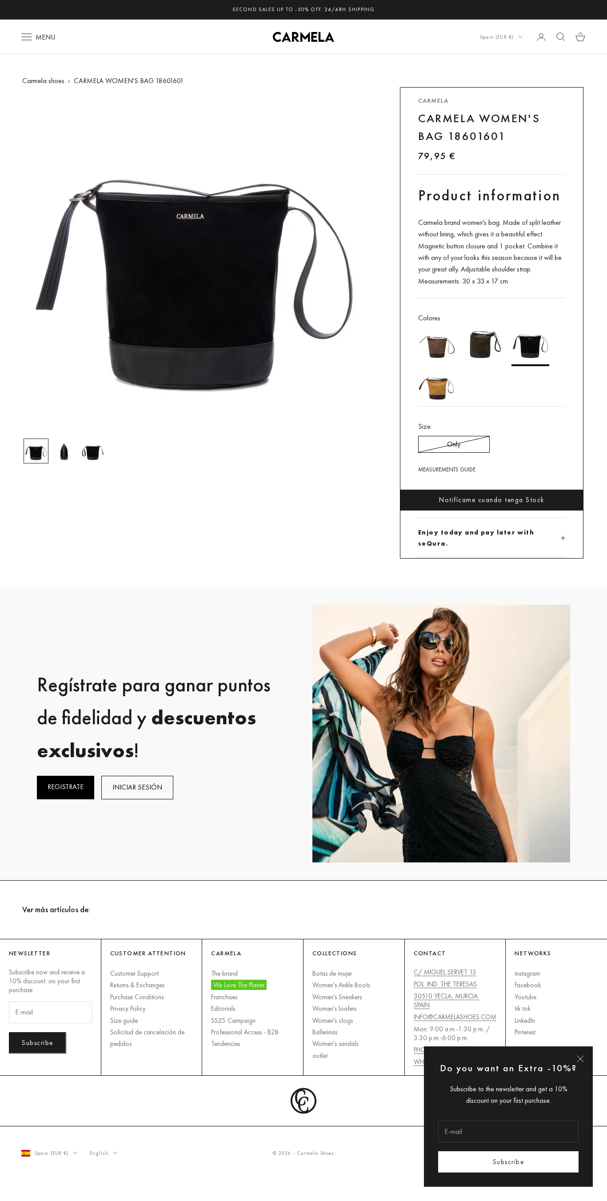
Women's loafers (334, 1008)
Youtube (525, 997)
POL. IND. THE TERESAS (445, 984)
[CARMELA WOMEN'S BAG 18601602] (437, 386)
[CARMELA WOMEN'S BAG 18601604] (484, 345)
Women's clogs (332, 1020)
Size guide (124, 1020)
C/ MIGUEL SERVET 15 (445, 972)
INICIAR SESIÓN (137, 787)
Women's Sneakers (337, 997)
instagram (527, 973)
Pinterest (525, 1032)
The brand (224, 973)
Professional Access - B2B (245, 1032)
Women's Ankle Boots (341, 985)
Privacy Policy (128, 1008)
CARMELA (433, 100)
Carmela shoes (43, 80)
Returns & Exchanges (137, 985)
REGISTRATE (66, 786)
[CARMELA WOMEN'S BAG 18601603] (437, 345)
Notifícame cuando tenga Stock (491, 499)
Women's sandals (335, 1043)
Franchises (224, 997)
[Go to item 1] (36, 451)
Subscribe (508, 1161)
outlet (319, 1055)
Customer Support (134, 973)
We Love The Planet (238, 985)
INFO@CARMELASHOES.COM (455, 1017)
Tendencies (225, 1043)
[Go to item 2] (64, 451)
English (99, 1153)
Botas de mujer (332, 973)
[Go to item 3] (92, 451)
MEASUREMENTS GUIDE (446, 469)
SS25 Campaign (233, 1020)
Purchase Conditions (137, 997)
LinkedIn (525, 1020)
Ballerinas (324, 1032)
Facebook (528, 985)
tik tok (523, 1008)
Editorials (223, 1008)
